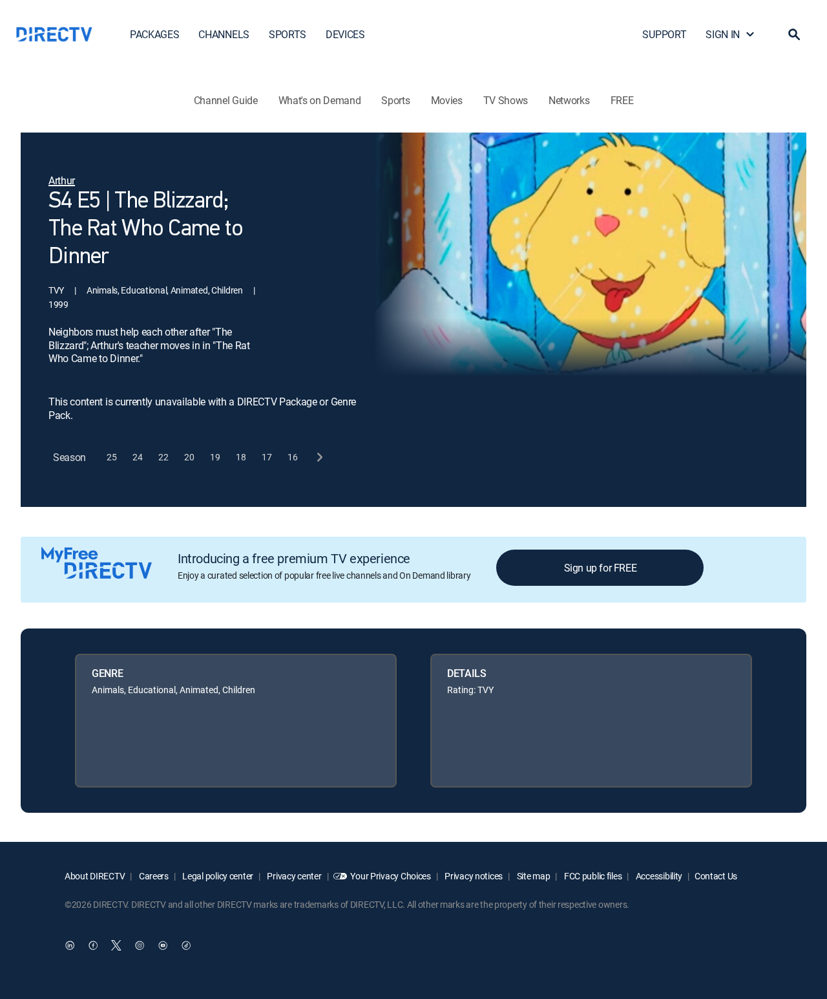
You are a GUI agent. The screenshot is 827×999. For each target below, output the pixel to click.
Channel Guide (226, 100)
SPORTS (287, 34)
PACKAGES (154, 34)
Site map (532, 876)
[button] (794, 34)
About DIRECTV (95, 876)
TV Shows (505, 100)
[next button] (319, 457)
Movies (447, 100)
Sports (395, 100)
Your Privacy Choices (390, 876)
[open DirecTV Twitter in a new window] (116, 945)
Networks (569, 100)
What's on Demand (319, 100)
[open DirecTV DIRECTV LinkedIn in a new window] (70, 945)
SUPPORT (664, 34)
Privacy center (294, 876)
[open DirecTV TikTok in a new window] (186, 945)
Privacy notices (473, 876)
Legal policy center (217, 876)
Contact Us (716, 876)
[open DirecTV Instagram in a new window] (139, 945)
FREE (622, 100)
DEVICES (345, 34)
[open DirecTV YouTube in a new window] (163, 945)
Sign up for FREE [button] (600, 568)
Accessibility (658, 876)
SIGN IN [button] (723, 34)
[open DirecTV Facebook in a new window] (93, 945)
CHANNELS (223, 34)
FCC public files (592, 876)
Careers (153, 876)
